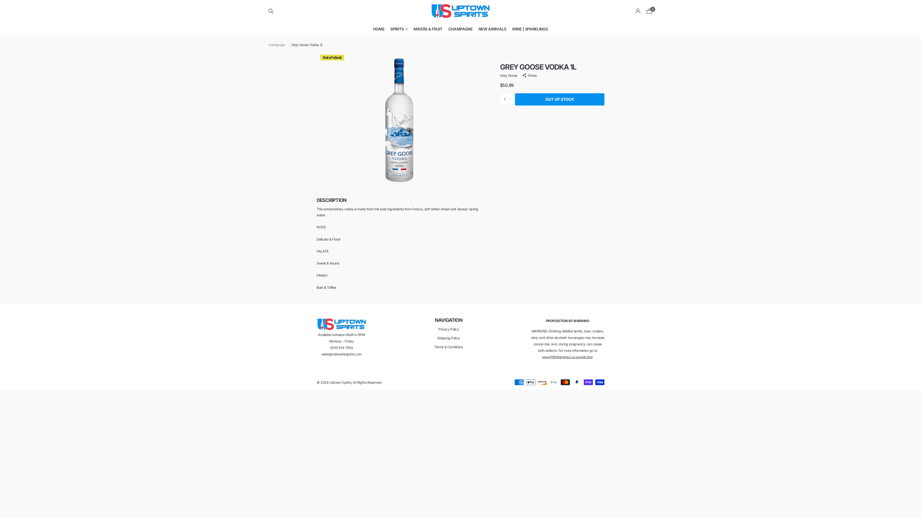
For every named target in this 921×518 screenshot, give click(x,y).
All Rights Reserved (367, 382)
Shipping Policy (448, 338)
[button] (511, 95)
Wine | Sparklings (530, 29)
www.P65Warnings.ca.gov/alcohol (567, 357)
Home (379, 29)
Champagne (460, 29)
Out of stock (559, 99)
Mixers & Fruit (428, 29)
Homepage (277, 45)
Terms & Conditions (448, 347)
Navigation (448, 320)
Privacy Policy (448, 329)
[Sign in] (638, 11)
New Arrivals (492, 29)
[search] (271, 11)
